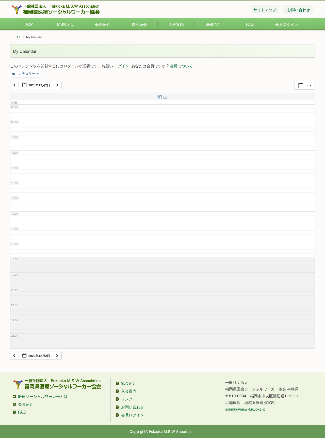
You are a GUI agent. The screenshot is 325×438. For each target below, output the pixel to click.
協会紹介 (139, 24)
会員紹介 (102, 24)
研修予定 (213, 24)
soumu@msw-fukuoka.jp (245, 409)
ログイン (121, 65)
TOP (29, 24)
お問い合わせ (132, 407)
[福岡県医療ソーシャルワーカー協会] (55, 9)
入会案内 (176, 24)
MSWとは (65, 24)
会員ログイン (286, 24)
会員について (181, 65)
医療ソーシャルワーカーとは (43, 396)
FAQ (250, 24)
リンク (127, 398)
